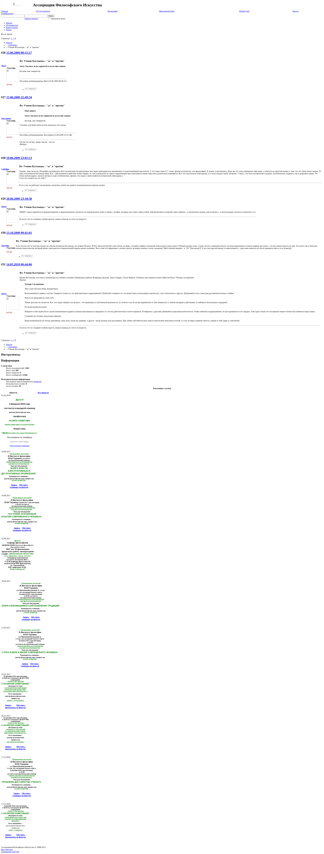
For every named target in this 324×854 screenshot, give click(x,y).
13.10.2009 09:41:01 (19, 232)
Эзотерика (12, 45)
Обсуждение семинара (19, 446)
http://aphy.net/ (7, 849)
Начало (9, 23)
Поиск (9, 30)
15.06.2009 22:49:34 (19, 97)
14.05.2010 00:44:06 (19, 264)
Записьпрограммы (10, 706)
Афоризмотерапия (166, 11)
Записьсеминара (14, 486)
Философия (112, 11)
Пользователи (12, 25)
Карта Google (12, 27)
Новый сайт (244, 11)
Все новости (43, 393)
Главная (4, 11)
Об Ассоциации (43, 11)
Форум (295, 11)
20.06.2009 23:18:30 (19, 198)
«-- (12, 38)
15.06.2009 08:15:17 (19, 52)
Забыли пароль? (31, 18)
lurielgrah (37, 381)
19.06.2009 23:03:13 (19, 158)
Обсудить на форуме (23, 486)
